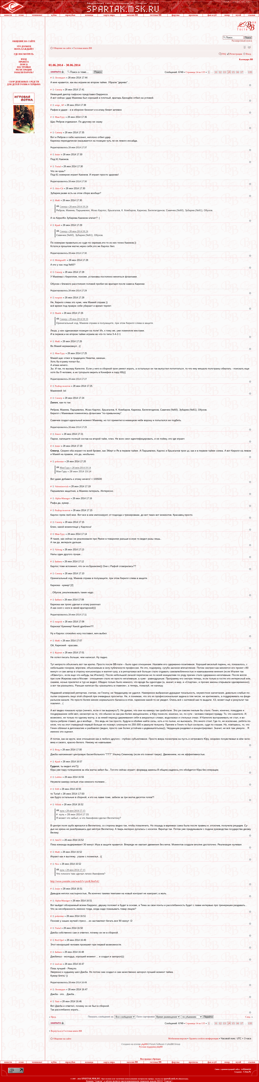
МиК (57, 200)
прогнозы (193, 15)
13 (224, 72)
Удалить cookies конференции (203, 1038)
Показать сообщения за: (101, 1016)
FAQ (224, 54)
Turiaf (58, 166)
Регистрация (236, 54)
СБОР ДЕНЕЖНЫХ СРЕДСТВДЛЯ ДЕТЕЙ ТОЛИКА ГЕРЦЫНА (24, 83)
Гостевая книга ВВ (82, 48)
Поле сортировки (145, 1016)
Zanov (58, 434)
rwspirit (58, 297)
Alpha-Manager (62, 498)
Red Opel (59, 940)
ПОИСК (24, 64)
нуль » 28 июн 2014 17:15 (72, 810)
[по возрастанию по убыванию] (197, 1016)
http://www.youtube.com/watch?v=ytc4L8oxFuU (74, 881)
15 (233, 72)
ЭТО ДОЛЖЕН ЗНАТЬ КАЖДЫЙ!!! (24, 47)
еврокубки (70, 15)
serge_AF (59, 105)
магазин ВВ (132, 15)
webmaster (246, 1069)
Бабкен (58, 561)
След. (248, 1017)
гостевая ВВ (155, 15)
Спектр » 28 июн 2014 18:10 (74, 319)
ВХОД (24, 59)
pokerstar (59, 461)
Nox (57, 864)
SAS (57, 789)
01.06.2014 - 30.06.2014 (64, 65)
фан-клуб (212, 15)
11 (216, 72)
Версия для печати (249, 47)
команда (89, 15)
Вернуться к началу (250, 85)
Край (57, 225)
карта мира (109, 15)
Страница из (195, 72)
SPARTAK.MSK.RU (90, 1078)
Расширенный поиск (242, 40)
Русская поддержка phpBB (151, 1047)
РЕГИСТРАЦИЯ (24, 70)
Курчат (58, 652)
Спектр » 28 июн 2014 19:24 (74, 206)
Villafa (58, 804)
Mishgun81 (60, 260)
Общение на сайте (62, 48)
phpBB (144, 1044)
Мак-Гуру (60, 117)
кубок (54, 15)
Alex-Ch (59, 188)
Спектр (58, 89)
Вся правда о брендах (150, 1059)
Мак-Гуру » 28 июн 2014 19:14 (75, 467)
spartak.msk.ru (171, 1078)
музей (238, 15)
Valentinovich (62, 486)
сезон (21, 15)
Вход (248, 54)
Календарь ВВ (246, 59)
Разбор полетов (62, 386)
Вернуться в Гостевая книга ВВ (66, 1031)
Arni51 (58, 840)
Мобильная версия (244, 47)
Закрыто (52, 71)
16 (237, 72)
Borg (57, 749)
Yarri (57, 1001)
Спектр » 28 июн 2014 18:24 (74, 231)
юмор (227, 15)
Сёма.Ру (247, 1072)
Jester (57, 154)
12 (220, 72)
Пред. (53, 1017)
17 (242, 72)
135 (250, 72)
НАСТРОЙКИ (24, 67)
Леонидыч (60, 77)
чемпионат (37, 15)
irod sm (58, 964)
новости (8, 15)
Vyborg (58, 549)
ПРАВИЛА (24, 62)
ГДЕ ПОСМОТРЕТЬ (24, 54)
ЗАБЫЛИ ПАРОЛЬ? (24, 72)
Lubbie (58, 777)
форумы (175, 15)
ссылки (251, 15)
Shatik (58, 313)
